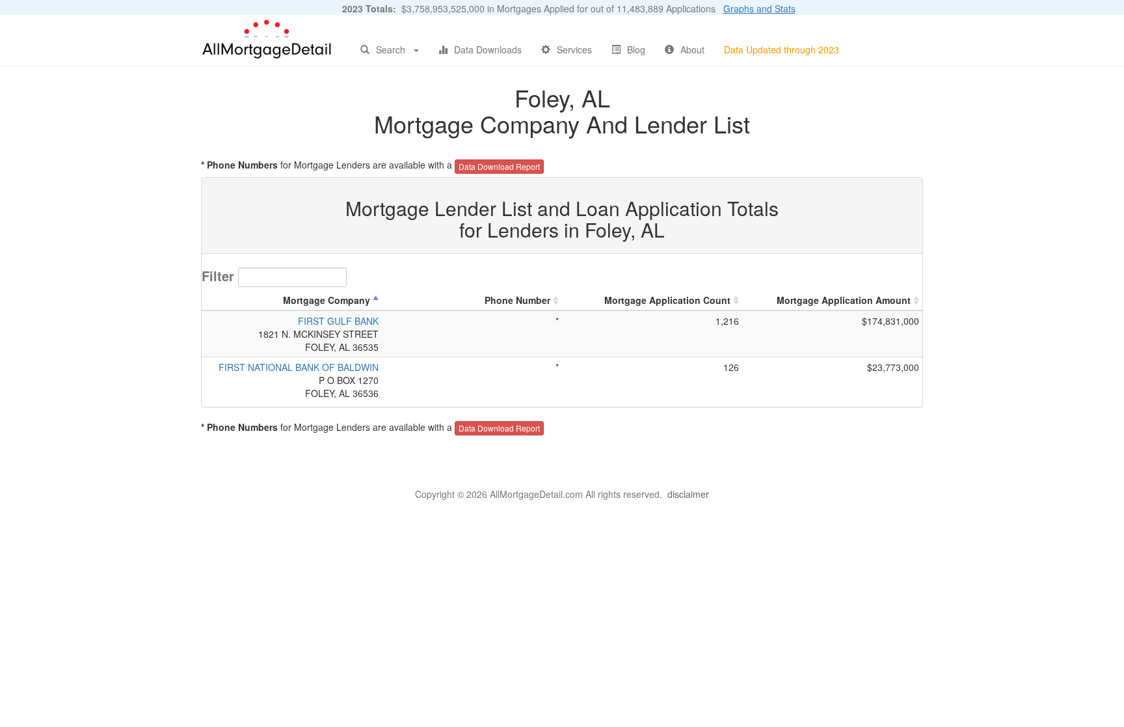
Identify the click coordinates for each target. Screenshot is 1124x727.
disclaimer (688, 494)
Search (390, 49)
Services (574, 49)
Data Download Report (499, 166)
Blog (636, 49)
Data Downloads (488, 49)
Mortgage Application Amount (844, 300)
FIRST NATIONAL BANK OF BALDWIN (299, 367)
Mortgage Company (326, 300)
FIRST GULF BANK (338, 320)
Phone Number (517, 300)
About (692, 49)
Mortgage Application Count (667, 300)
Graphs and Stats (759, 8)
